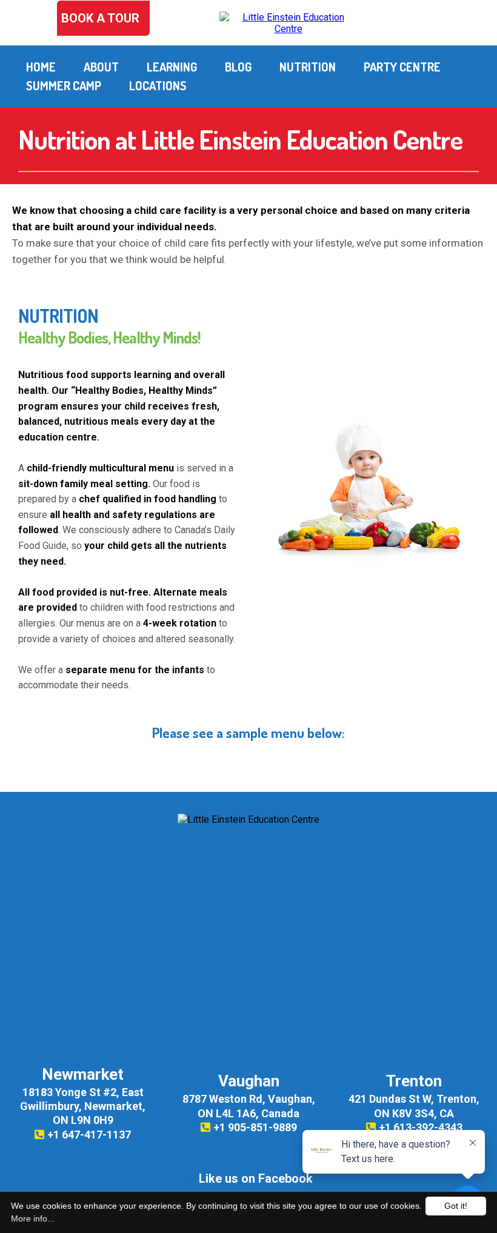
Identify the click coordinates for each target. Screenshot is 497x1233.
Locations (158, 85)
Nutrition (307, 67)
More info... (33, 1218)
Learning (172, 67)
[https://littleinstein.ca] (288, 22)
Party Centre (402, 67)
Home (41, 67)
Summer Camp (63, 85)
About (101, 67)
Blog (238, 67)
